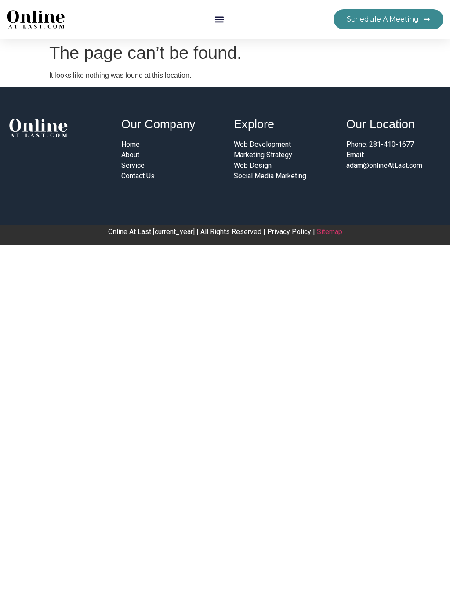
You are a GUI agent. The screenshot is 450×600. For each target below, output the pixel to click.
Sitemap (329, 232)
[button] (219, 19)
